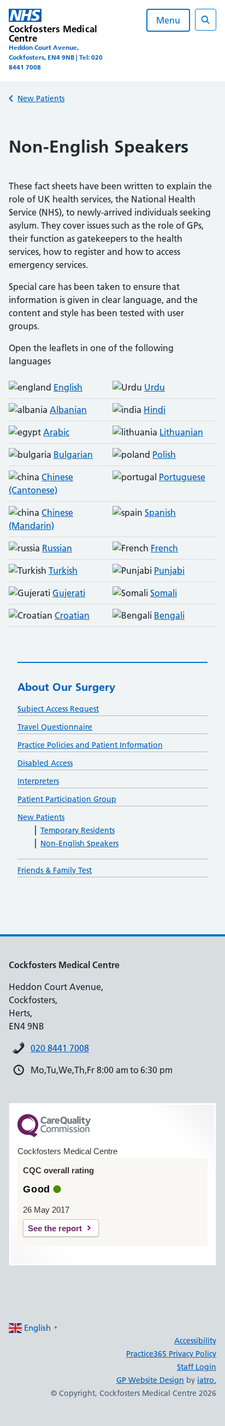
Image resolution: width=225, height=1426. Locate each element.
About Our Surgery (66, 687)
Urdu (154, 387)
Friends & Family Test (54, 870)
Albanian (68, 409)
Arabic (56, 432)
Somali (163, 592)
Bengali (169, 615)
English (68, 387)
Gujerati (68, 592)
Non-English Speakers (79, 843)
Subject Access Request (58, 709)
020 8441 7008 (60, 1048)
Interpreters (38, 781)
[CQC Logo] (54, 1134)
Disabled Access (45, 763)
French (164, 548)
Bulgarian (73, 454)
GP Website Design (150, 1380)
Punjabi (169, 570)
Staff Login (196, 1367)
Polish (164, 454)
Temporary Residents (77, 830)
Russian (57, 548)
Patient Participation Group (66, 799)
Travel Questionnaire (54, 727)
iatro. (206, 1380)
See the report (55, 1228)
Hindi (154, 409)
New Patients (40, 98)
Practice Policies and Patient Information (90, 745)
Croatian (72, 615)
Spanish (160, 512)
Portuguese (182, 477)
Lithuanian (181, 432)
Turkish (63, 570)
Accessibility (195, 1341)
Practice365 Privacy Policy (171, 1354)
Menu (168, 20)
